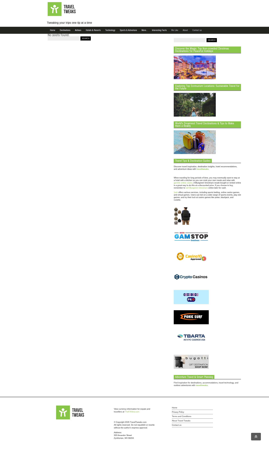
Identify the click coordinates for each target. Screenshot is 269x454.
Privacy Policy (178, 412)
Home (52, 30)
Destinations (65, 30)
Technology (110, 30)
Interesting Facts (159, 30)
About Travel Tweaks (181, 421)
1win (176, 192)
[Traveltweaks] (62, 15)
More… (144, 30)
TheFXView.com (132, 412)
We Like (174, 30)
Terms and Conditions (181, 416)
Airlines (78, 30)
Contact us (197, 30)
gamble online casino (183, 183)
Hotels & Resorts (93, 30)
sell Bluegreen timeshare (197, 188)
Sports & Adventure (128, 30)
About (185, 30)
